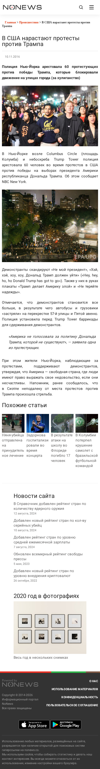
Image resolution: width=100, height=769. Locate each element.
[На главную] (22, 7)
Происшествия (29, 22)
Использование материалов (75, 689)
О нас (93, 681)
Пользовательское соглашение (72, 705)
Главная (10, 22)
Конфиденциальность (79, 697)
